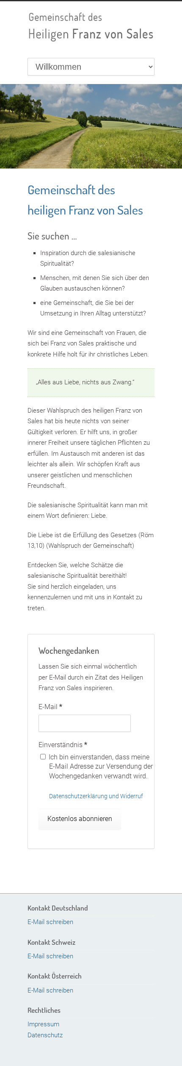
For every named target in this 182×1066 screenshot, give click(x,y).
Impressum (43, 1024)
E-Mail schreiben (50, 922)
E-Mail (50, 707)
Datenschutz (45, 1035)
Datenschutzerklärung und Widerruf (96, 796)
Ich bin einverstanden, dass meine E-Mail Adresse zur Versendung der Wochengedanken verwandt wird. (100, 766)
